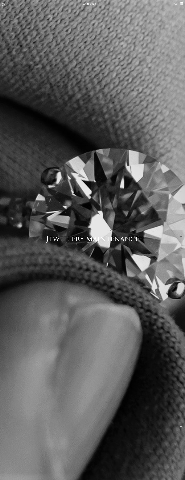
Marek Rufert (92, 4)
